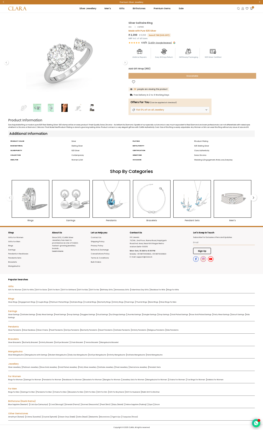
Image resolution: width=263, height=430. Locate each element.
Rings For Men (14, 392)
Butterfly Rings (104, 302)
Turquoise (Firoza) (130, 417)
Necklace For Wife (158, 289)
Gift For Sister (41, 289)
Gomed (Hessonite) (90, 404)
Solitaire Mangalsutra (136, 355)
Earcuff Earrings (237, 314)
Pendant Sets (155, 367)
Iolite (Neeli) (82, 417)
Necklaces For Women (72, 379)
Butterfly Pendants (89, 330)
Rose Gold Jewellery (49, 367)
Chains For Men (60, 392)
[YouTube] (210, 259)
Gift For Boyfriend (116, 392)
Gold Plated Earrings (179, 314)
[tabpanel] (65, 62)
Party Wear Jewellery (88, 367)
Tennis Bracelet (91, 342)
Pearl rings (129, 302)
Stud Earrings (102, 314)
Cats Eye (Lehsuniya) (39, 404)
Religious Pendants (156, 330)
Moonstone (105, 417)
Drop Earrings (163, 314)
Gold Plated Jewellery (68, 367)
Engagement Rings (27, 302)
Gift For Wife (28, 289)
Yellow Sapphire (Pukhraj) (136, 404)
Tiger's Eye (116, 417)
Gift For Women (15, 289)
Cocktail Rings (90, 302)
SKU (130, 27)
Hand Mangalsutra (154, 355)
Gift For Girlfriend (69, 289)
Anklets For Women (215, 379)
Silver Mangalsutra (16, 355)
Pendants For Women (52, 379)
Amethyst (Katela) (16, 417)
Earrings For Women (33, 379)
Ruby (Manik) (118, 404)
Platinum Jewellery (31, 367)
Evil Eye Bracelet (62, 342)
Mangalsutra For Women (156, 379)
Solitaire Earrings (28, 314)
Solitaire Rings (77, 302)
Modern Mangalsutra (58, 355)
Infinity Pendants (139, 330)
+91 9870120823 (159, 254)
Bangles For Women (112, 379)
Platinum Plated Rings (59, 302)
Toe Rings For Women (196, 379)
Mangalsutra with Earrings (36, 355)
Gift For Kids (83, 289)
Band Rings (153, 302)
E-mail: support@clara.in (141, 257)
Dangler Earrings (150, 314)
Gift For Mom (54, 289)
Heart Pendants (106, 330)
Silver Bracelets (14, 342)
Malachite (94, 417)
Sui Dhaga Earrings (117, 314)
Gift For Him (102, 392)
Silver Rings (13, 302)
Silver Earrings (14, 314)
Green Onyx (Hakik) (67, 417)
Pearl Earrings (60, 314)
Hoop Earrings (73, 314)
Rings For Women (15, 379)
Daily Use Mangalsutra (78, 355)
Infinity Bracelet (46, 342)
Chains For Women (177, 379)
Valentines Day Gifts (140, 289)
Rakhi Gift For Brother (151, 392)
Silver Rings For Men (168, 302)
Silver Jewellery (14, 367)
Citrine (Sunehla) (33, 417)
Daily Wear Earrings (45, 314)
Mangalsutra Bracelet (109, 342)
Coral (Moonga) (57, 404)
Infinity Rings (118, 302)
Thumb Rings (141, 302)
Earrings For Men (28, 392)
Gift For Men (90, 392)
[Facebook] (196, 259)
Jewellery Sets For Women (133, 379)
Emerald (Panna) (73, 404)
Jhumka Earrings (134, 314)
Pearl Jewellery (121, 367)
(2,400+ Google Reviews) (160, 42)
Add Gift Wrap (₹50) (139, 68)
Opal (151, 404)
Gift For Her (94, 289)
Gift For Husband (133, 392)
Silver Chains (42, 330)
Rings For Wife (173, 289)
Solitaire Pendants (122, 330)
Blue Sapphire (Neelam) (18, 404)
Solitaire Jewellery (106, 367)
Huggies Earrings (88, 314)
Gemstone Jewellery (138, 367)
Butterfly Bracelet (30, 342)
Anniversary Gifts (122, 289)
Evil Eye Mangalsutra (97, 355)
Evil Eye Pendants (72, 330)
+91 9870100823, (144, 254)
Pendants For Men (44, 392)
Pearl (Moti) (106, 404)
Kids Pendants (172, 330)
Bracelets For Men (76, 392)
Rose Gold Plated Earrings (200, 314)
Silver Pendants (14, 330)
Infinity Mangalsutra (116, 355)
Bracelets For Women (93, 379)
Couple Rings (42, 302)
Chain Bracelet (77, 342)
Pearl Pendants (56, 330)
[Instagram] (203, 259)
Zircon (157, 404)
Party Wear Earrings (221, 314)
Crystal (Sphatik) (50, 417)
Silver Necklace (29, 330)
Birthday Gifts (107, 289)
